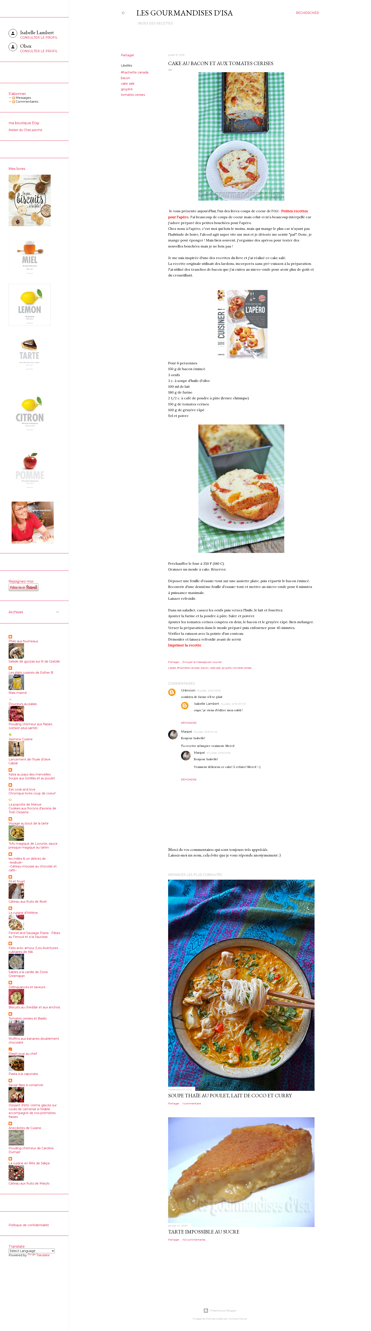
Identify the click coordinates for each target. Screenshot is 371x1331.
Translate (43, 1255)
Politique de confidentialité (29, 1225)
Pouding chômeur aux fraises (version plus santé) (30, 726)
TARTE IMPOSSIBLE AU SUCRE (203, 1231)
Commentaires (26, 102)
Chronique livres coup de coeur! (32, 793)
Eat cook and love (22, 789)
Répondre (189, 722)
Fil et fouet (17, 881)
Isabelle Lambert (206, 704)
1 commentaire (191, 1103)
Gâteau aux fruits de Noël (28, 902)
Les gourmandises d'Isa (184, 13)
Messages (23, 98)
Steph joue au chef (23, 1054)
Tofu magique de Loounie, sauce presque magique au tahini (33, 845)
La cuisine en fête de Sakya (29, 1163)
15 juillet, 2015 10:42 (205, 731)
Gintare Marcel (238, 1318)
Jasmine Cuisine (21, 739)
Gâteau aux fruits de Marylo (29, 1183)
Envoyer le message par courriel (202, 662)
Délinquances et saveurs (27, 987)
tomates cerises (133, 95)
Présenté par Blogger (223, 1310)
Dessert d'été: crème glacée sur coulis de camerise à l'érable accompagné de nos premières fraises (33, 1111)
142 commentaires (193, 1239)
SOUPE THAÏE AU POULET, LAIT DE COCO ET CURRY (230, 1095)
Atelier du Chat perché (25, 130)
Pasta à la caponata (23, 1074)
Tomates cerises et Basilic (28, 1018)
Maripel (186, 732)
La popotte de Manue (25, 804)
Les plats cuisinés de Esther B (31, 673)
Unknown (188, 690)
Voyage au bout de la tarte (29, 823)
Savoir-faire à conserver (26, 1085)
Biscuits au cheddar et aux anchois (34, 1007)
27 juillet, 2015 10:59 (219, 752)
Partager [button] (127, 55)
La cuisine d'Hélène (23, 913)
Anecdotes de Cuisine (25, 1128)
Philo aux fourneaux (23, 641)
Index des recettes (155, 23)
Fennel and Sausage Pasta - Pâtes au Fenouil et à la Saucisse (34, 935)
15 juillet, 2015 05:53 (209, 690)
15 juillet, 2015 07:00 (233, 703)
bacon (125, 78)
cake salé (128, 83)
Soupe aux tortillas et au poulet (32, 778)
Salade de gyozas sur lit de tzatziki (34, 661)
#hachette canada (134, 72)
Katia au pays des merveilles (30, 774)
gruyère (127, 89)
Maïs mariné (18, 693)
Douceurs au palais (23, 704)
